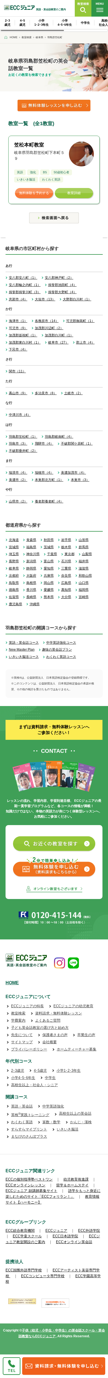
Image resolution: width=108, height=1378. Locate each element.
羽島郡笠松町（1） (23, 437)
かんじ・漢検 (81, 1122)
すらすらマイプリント (29, 1129)
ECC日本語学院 (65, 1236)
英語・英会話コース (24, 643)
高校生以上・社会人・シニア (34, 1085)
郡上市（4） (85, 342)
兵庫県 (49, 576)
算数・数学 (51, 1122)
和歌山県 (85, 576)
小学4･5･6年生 (23, 1078)
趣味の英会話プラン (57, 649)
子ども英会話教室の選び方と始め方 (40, 1028)
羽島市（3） (18, 443)
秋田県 (49, 540)
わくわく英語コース (61, 657)
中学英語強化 (53, 1106)
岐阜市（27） (58, 342)
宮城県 (14, 547)
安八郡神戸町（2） (59, 278)
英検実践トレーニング (30, 1115)
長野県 (14, 561)
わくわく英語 (22, 1122)
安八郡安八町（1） (23, 278)
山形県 (84, 540)
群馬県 (84, 547)
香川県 (31, 590)
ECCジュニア (56, 1230)
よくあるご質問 (47, 1020)
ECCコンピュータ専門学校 (43, 1276)
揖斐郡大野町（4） (62, 292)
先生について (22, 1035)
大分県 (66, 597)
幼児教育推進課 (76, 1179)
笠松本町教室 (29, 145)
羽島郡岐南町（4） (59, 437)
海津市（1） (18, 321)
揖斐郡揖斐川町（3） (25, 292)
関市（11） (17, 371)
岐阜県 (14, 568)
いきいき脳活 (67, 1129)
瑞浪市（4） (18, 473)
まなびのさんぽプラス (29, 1136)
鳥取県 (14, 583)
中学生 (85, 22)
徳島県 (14, 590)
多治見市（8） (46, 393)
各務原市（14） (47, 321)
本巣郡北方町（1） (49, 480)
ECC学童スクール (27, 1236)
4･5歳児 (40, 1070)
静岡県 (31, 568)
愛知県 (49, 568)
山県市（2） (18, 501)
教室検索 (18, 1013)
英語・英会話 (22, 1106)
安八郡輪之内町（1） (25, 285)
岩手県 (66, 540)
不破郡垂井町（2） (23, 451)
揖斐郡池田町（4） (62, 285)
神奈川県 (33, 554)
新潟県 (31, 561)
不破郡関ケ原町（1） (77, 443)
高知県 (66, 590)
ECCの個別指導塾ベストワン (29, 1179)
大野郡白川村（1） (77, 299)
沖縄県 (35, 604)
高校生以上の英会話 (75, 1113)
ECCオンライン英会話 (74, 1242)
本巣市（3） (80, 480)
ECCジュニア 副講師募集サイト (31, 1191)
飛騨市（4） (44, 443)
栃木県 (66, 547)
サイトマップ (22, 1042)
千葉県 (52, 554)
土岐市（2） (73, 393)
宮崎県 (84, 597)
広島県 (66, 583)
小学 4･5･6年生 (65, 22)
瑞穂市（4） (44, 473)
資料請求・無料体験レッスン (58, 1013)
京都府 (14, 576)
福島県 (31, 547)
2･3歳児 (17, 1070)
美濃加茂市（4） (73, 473)
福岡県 (84, 590)
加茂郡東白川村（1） (25, 342)
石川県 (66, 561)
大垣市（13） (45, 299)
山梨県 (87, 554)
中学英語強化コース (61, 643)
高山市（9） (18, 393)
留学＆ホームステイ (72, 1185)
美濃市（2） (18, 480)
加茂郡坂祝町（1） (23, 335)
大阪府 (31, 576)
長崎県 (31, 597)
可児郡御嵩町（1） (80, 321)
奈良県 (66, 576)
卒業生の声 (86, 1035)
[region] (54, 24)
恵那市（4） (18, 299)
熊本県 (49, 597)
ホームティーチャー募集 (76, 1049)
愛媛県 (49, 590)
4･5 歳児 (22, 22)
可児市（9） (18, 328)
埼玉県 (14, 554)
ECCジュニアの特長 (27, 1006)
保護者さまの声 (55, 1035)
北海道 (14, 540)
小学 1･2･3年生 (41, 22)
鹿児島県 (15, 604)
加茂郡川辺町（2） (49, 328)
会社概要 (49, 1042)
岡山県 (49, 583)
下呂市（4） (18, 349)
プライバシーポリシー (29, 1049)
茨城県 (49, 547)
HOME (12, 982)
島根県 (31, 583)
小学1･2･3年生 (68, 1070)
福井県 (84, 561)
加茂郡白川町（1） (59, 335)
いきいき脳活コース (24, 657)
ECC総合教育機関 (20, 1230)
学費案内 (18, 1020)
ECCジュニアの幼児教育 (73, 1006)
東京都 (69, 554)
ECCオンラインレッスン (25, 1185)
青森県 (31, 540)
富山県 (49, 561)
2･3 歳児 (7, 22)
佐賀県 (14, 597)
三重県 (66, 568)
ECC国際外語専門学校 (24, 1270)
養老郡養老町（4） (49, 501)
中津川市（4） (20, 415)
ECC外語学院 (89, 1230)
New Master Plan (22, 649)
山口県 (84, 583)
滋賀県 (84, 568)
